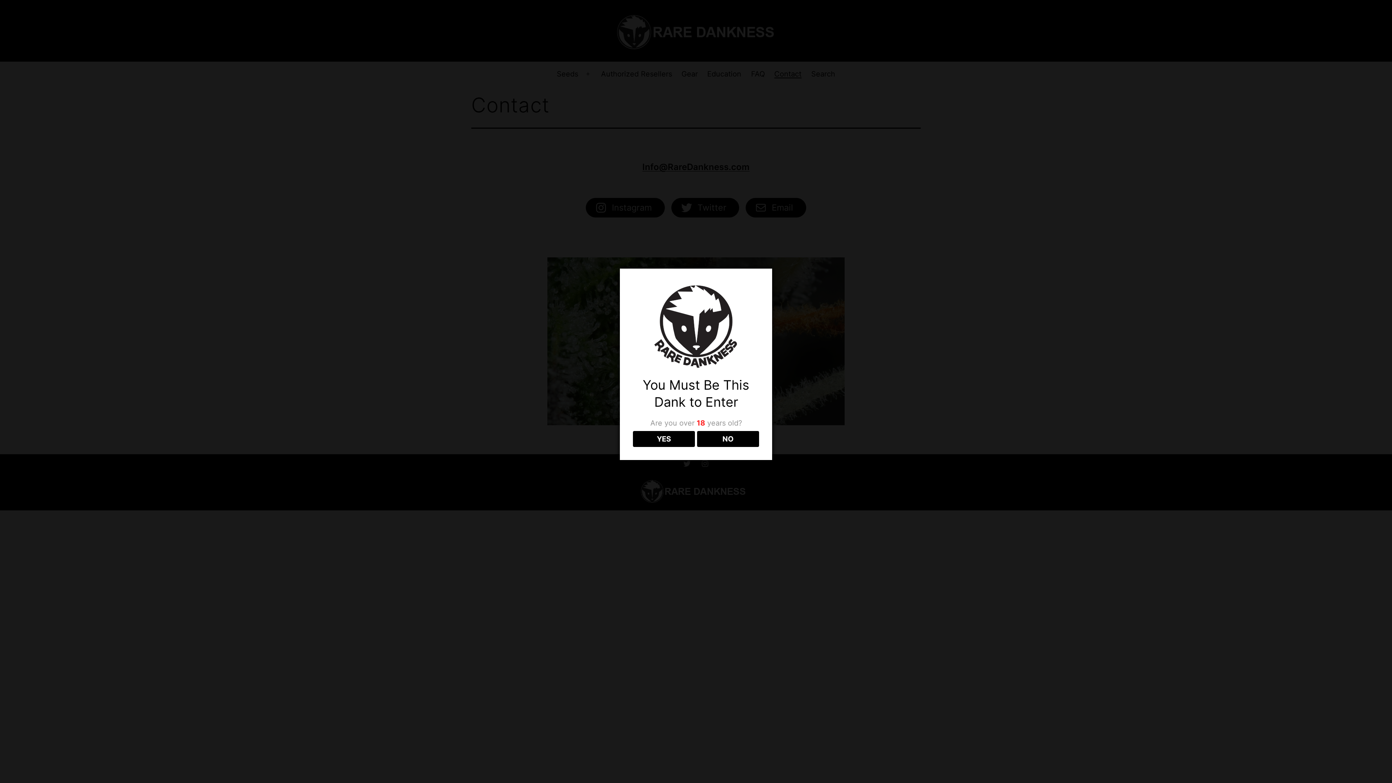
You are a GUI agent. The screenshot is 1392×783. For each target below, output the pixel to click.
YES (664, 439)
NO (728, 439)
